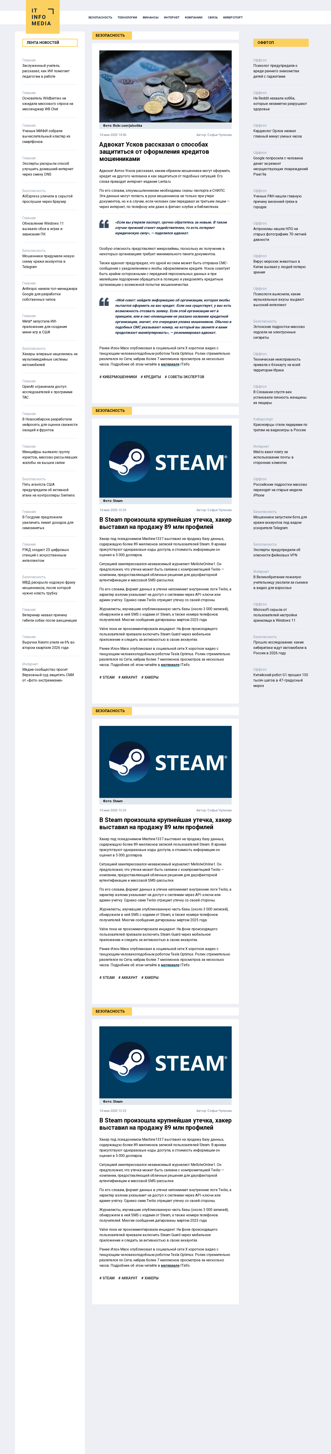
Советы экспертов (185, 377)
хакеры (151, 677)
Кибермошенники (119, 377)
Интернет (171, 17)
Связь (213, 17)
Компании (193, 17)
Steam (108, 677)
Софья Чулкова (219, 135)
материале (170, 364)
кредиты (152, 377)
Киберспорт (233, 17)
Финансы (151, 17)
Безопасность (100, 17)
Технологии (127, 17)
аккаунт (129, 677)
